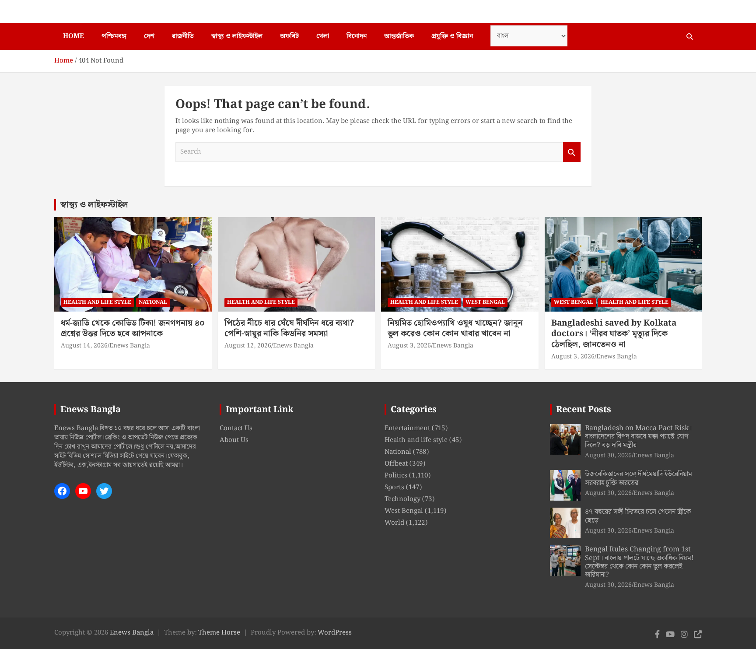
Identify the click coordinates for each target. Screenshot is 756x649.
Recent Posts (583, 410)
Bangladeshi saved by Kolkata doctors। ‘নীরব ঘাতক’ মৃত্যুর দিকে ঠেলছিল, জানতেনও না (613, 333)
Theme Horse (219, 633)
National (153, 302)
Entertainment (407, 428)
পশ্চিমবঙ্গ (114, 36)
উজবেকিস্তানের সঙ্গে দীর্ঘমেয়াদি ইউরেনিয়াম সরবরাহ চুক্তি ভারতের (638, 478)
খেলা (322, 36)
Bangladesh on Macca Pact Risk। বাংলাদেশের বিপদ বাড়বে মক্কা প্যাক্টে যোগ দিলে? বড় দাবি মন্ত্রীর (638, 436)
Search (572, 152)
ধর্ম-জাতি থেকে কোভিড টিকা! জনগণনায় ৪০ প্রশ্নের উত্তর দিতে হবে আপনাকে (133, 328)
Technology (402, 499)
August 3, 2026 (409, 346)
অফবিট (289, 36)
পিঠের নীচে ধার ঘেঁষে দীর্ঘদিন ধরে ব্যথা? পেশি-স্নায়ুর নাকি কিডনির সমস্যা (289, 328)
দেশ (149, 36)
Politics (396, 475)
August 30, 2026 (608, 455)
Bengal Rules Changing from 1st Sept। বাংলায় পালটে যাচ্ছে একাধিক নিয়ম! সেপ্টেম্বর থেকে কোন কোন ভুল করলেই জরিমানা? (639, 562)
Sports (394, 487)
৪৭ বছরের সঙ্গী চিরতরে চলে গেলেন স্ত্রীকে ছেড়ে (638, 516)
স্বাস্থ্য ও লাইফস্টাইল (236, 36)
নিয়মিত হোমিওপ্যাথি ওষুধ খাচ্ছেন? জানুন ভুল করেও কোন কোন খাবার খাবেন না (455, 328)
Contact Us (236, 428)
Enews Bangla (129, 346)
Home (73, 36)
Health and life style (97, 302)
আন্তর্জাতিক (399, 36)
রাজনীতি (183, 36)
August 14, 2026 (84, 346)
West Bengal (485, 302)
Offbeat (396, 464)
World (394, 523)
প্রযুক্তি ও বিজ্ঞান (452, 36)
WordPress (335, 633)
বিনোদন (356, 36)
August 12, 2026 (247, 346)
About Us (234, 440)
